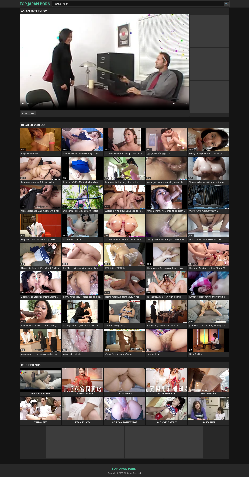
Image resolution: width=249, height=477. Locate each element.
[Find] (226, 4)
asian (24, 113)
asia (32, 113)
